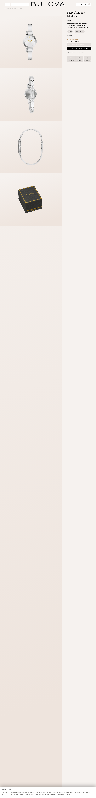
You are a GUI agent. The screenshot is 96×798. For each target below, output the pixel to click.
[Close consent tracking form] (93, 789)
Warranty (79, 60)
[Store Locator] (81, 4)
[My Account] (85, 4)
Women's (7, 8)
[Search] (77, 4)
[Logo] (48, 4)
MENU (7, 4)
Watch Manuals (87, 60)
